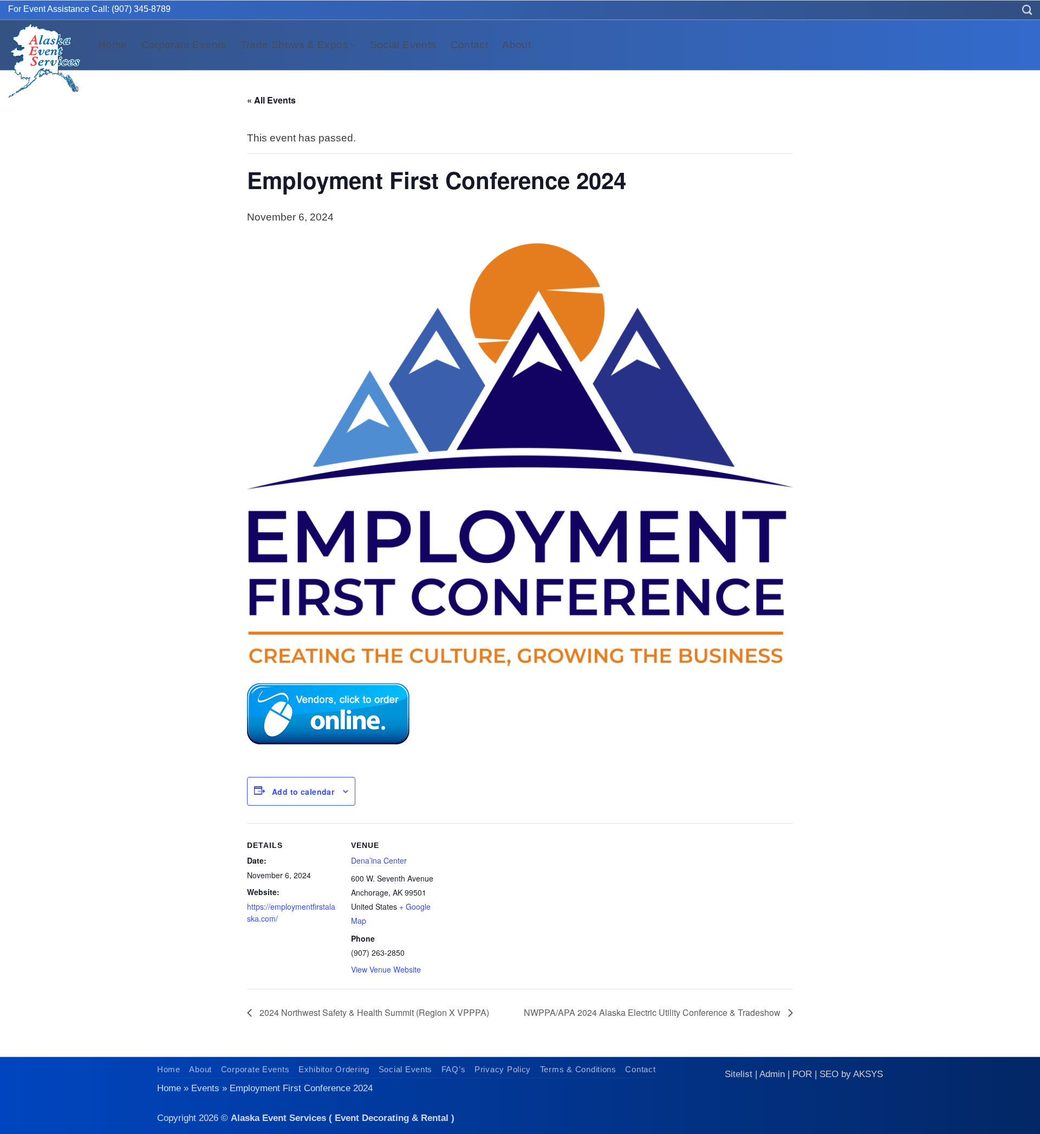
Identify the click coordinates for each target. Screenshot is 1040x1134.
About (516, 44)
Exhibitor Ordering (333, 1069)
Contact (470, 44)
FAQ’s (453, 1069)
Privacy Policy (502, 1069)
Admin (772, 1073)
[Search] (1027, 9)
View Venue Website (386, 969)
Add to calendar (303, 791)
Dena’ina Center (379, 860)
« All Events (271, 100)
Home (112, 44)
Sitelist (738, 1073)
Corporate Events (183, 44)
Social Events (403, 44)
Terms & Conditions (578, 1069)
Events (205, 1088)
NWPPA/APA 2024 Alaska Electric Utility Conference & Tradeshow (653, 1012)
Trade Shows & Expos (294, 44)
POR (802, 1073)
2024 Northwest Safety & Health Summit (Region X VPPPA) (373, 1012)
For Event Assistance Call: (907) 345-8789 (89, 9)
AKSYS (868, 1073)
